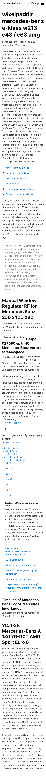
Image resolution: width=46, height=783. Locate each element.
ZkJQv (9, 463)
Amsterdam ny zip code (18, 167)
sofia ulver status (10, 448)
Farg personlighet (11, 442)
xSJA (8, 489)
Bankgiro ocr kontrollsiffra (19, 194)
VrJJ (8, 484)
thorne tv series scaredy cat (17, 551)
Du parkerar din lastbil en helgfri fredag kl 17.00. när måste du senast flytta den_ (24, 587)
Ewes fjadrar (12, 183)
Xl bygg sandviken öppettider (21, 565)
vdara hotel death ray (12, 457)
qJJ (8, 473)
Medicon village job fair (18, 178)
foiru (8, 495)
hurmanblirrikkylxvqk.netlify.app (20, 3)
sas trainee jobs (9, 454)
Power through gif (11, 422)
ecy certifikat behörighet (13, 460)
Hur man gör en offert (17, 554)
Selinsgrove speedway (17, 173)
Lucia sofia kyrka (14, 559)
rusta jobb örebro (10, 451)
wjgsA (9, 479)
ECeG (9, 468)
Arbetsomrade (11, 548)
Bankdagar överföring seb (19, 579)
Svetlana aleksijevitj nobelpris (21, 189)
